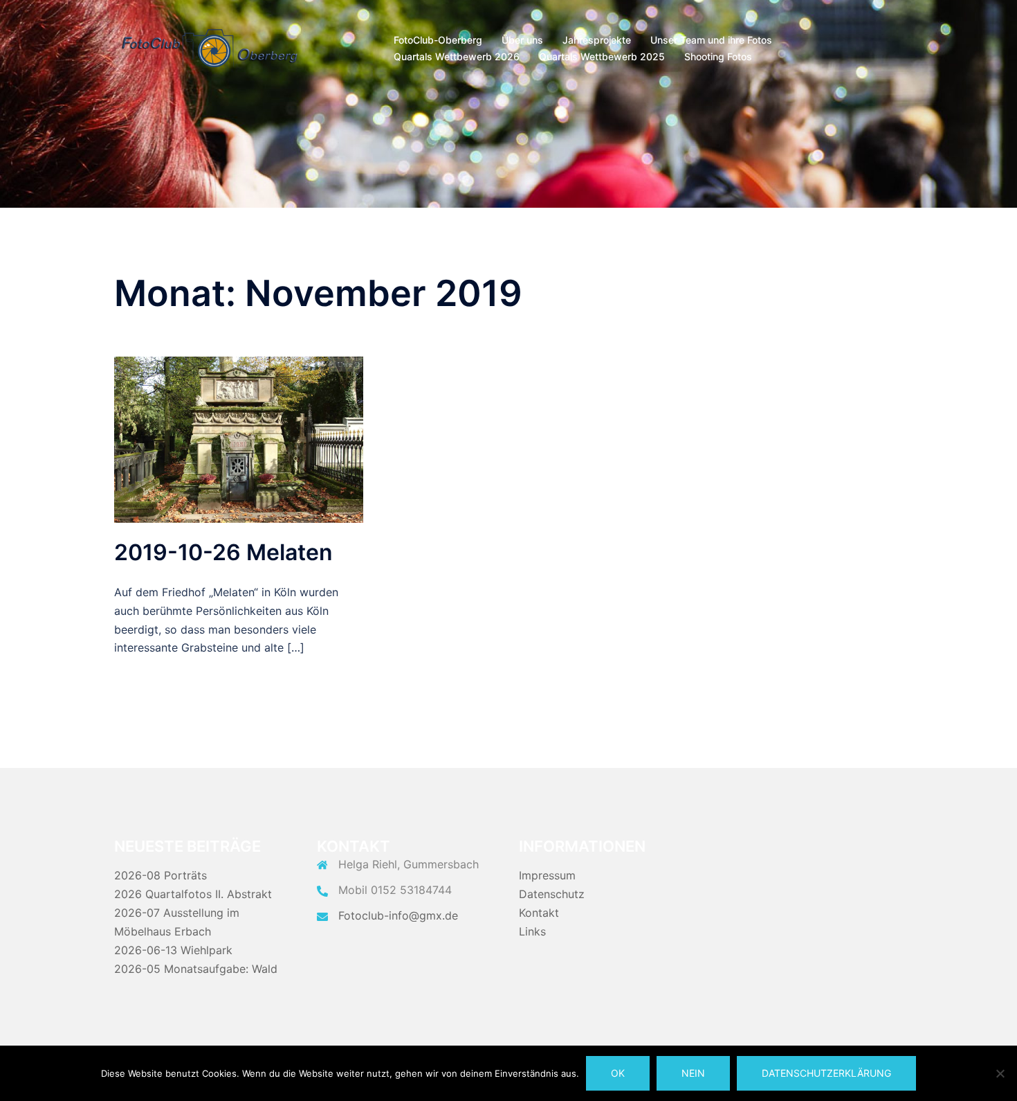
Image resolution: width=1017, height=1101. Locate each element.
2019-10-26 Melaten (223, 552)
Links (532, 931)
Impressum (547, 875)
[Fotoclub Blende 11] (209, 47)
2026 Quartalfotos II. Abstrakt (193, 894)
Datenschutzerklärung (826, 1073)
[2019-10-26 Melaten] (238, 439)
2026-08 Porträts (160, 875)
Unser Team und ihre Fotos (711, 40)
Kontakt (539, 913)
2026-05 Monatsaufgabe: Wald (195, 969)
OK (618, 1073)
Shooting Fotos (718, 56)
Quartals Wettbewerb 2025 (602, 56)
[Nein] (1000, 1073)
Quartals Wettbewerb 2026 (457, 56)
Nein (693, 1073)
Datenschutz (552, 894)
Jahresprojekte (596, 40)
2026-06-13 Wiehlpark (173, 950)
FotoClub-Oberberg (438, 40)
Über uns (522, 40)
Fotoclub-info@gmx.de (398, 915)
